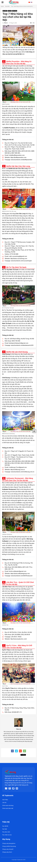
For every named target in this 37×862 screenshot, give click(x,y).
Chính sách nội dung (7, 805)
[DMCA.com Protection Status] (6, 819)
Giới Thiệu (5, 799)
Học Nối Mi (5, 826)
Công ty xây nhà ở (7, 852)
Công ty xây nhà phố (7, 849)
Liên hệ (4, 802)
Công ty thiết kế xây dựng (9, 846)
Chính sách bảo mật (7, 808)
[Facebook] (6, 788)
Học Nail (4, 829)
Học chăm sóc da (7, 834)
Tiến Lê (5, 22)
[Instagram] (10, 788)
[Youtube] (17, 788)
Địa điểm (5, 10)
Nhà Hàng (15, 10)
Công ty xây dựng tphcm (8, 843)
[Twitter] (13, 788)
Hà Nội (9, 10)
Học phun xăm (6, 832)
